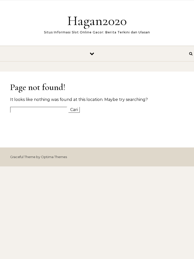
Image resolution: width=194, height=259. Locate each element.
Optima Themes (54, 157)
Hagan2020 (97, 20)
